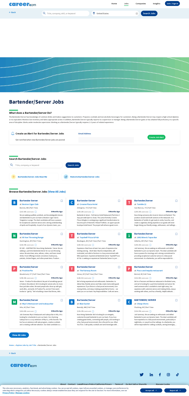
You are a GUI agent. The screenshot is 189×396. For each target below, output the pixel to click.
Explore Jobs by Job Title (26, 345)
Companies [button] (141, 3)
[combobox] (115, 13)
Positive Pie (27, 270)
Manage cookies (23, 393)
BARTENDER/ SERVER (145, 300)
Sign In (172, 3)
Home (114, 3)
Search (73, 165)
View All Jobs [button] (19, 335)
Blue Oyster (85, 303)
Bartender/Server (143, 200)
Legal (79, 384)
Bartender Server (29, 200)
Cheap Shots (142, 303)
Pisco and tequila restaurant (150, 270)
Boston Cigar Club (30, 204)
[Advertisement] (94, 38)
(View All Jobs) (57, 191)
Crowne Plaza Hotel (88, 204)
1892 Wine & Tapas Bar (147, 237)
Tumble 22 (141, 204)
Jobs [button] (126, 3)
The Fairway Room (88, 270)
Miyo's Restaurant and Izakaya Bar (37, 303)
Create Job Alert (156, 137)
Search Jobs (149, 13)
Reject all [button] (174, 390)
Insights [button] (156, 3)
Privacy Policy (8, 393)
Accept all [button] (150, 390)
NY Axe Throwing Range (32, 237)
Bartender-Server (86, 200)
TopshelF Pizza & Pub (89, 237)
